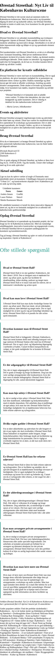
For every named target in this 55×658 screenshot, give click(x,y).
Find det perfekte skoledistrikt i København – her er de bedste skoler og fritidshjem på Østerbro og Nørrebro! (26, 611)
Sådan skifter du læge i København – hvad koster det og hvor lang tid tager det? (25, 622)
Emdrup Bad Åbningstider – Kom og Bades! (20, 616)
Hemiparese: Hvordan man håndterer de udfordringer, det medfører (27, 651)
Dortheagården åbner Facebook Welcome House (33, 613)
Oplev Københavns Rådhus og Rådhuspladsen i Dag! (27, 646)
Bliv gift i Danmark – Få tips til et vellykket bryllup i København (27, 648)
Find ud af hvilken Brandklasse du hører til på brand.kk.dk (26, 634)
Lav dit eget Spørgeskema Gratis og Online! (35, 628)
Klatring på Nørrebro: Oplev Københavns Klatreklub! (24, 630)
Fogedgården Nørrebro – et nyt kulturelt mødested (21, 633)
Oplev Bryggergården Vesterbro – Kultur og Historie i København (26, 653)
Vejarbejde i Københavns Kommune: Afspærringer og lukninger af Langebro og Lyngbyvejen (27, 643)
